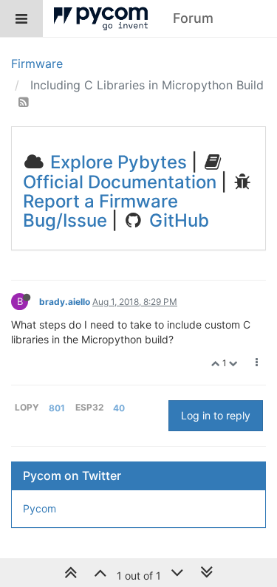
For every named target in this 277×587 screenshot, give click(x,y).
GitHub (177, 220)
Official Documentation (119, 182)
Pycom (39, 508)
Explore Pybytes (116, 162)
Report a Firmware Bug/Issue (100, 210)
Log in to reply (215, 415)
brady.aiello (64, 301)
